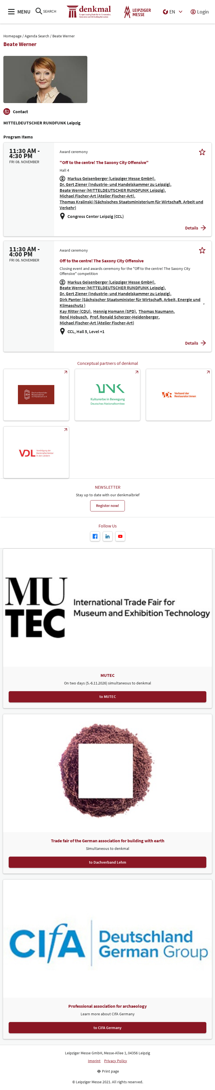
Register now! (107, 505)
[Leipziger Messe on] (108, 536)
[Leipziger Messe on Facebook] (95, 536)
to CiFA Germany (107, 1027)
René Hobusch (73, 317)
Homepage (12, 36)
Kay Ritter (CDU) (75, 311)
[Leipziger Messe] (137, 12)
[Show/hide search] (39, 11)
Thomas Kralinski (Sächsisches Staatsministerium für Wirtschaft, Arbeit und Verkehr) (131, 204)
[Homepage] (89, 12)
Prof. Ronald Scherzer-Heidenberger (124, 317)
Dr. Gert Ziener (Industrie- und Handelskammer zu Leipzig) (115, 184)
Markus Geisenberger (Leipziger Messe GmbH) (110, 178)
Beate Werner (63, 36)
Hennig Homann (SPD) (114, 311)
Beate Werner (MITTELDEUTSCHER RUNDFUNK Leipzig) (112, 190)
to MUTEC (107, 696)
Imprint (94, 1061)
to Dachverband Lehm (107, 862)
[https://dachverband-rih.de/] (36, 394)
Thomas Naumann (156, 311)
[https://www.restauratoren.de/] (178, 394)
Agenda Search (37, 36)
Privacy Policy (115, 1061)
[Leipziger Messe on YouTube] (120, 536)
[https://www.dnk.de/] (107, 394)
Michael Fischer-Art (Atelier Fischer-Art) (97, 196)
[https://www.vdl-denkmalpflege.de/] (36, 452)
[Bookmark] (202, 151)
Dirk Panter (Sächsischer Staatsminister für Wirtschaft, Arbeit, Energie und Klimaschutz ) (130, 302)
